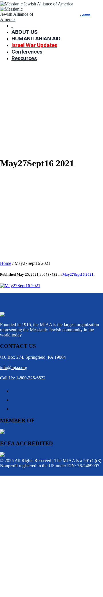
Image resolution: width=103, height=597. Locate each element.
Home (5, 263)
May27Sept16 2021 (78, 274)
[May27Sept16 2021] (20, 285)
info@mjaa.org (13, 367)
